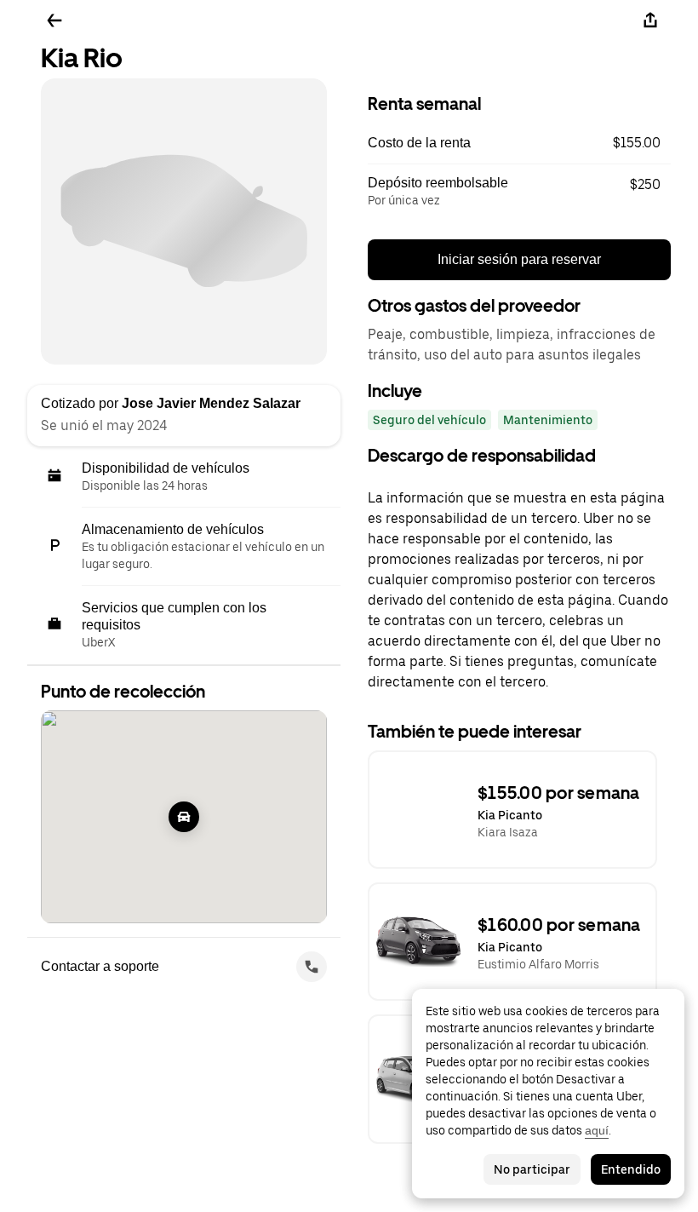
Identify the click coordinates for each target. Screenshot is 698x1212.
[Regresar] (54, 20)
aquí (597, 1130)
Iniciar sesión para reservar (519, 259)
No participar (532, 1169)
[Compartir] (650, 20)
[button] (519, 143)
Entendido (631, 1169)
